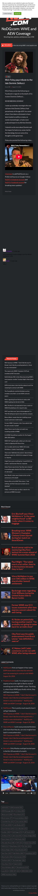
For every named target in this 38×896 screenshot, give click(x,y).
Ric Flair (26, 846)
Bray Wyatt (19, 814)
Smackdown (30, 853)
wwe (5, 871)
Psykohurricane (8, 681)
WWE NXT (14, 871)
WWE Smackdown (9, 874)
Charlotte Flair (8, 821)
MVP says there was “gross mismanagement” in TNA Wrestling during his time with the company (19, 413)
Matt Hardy (20, 839)
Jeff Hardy (29, 832)
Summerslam (19, 857)
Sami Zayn (6, 853)
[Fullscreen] (34, 793)
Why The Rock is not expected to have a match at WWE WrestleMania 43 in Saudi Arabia (18, 407)
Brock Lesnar (7, 818)
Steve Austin (7, 857)
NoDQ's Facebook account (14, 182)
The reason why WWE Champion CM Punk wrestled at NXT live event (17, 372)
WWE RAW (26, 871)
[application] (19, 785)
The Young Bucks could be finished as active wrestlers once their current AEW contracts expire (17, 393)
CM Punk (6, 825)
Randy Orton (29, 842)
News (8, 76)
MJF (19, 842)
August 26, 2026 (9, 676)
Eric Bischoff (21, 828)
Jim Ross (6, 835)
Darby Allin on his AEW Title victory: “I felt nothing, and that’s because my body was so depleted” (17, 483)
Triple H (17, 864)
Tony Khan (6, 864)
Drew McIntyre (8, 828)
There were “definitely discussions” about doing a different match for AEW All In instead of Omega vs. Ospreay (18, 455)
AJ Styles (20, 811)
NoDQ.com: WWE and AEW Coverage (19, 31)
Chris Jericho (21, 821)
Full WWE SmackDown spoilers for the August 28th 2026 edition (18, 436)
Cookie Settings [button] (7, 13)
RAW (5, 846)
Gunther (6, 832)
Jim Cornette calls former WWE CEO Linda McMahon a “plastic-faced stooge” (17, 448)
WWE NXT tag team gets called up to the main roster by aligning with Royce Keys (18, 442)
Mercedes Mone (8, 842)
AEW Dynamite (16, 807)
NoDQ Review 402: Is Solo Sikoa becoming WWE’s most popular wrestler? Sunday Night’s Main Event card (19, 379)
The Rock (6, 860)
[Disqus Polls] (19, 222)
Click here (8, 174)
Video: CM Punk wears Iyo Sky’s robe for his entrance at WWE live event (17, 491)
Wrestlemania (22, 867)
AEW (5, 807)
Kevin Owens (7, 839)
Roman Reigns (7, 850)
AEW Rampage (8, 811)
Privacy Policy (33, 893)
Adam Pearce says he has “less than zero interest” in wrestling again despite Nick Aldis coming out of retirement (18, 469)
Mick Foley (8, 191)
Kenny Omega (29, 835)
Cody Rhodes (18, 825)
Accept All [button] (17, 13)
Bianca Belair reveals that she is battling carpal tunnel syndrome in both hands (18, 418)
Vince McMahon (8, 867)
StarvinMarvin (8, 727)
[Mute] (31, 793)
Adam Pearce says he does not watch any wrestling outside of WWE (16, 430)
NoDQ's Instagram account (15, 180)
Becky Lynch (7, 814)
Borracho (6, 748)
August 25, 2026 (28, 763)
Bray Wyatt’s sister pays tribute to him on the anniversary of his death (17, 476)
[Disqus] (19, 271)
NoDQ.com (7, 668)
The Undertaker (19, 860)
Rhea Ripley (15, 846)
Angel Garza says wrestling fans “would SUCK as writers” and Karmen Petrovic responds (18, 462)
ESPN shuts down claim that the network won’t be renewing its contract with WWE (19, 386)
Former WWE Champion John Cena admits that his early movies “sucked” (18, 424)
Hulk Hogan (17, 832)
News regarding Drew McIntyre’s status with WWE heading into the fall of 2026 (17, 401)
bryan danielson (21, 818)
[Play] (3, 793)
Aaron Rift (7, 87)
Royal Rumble (21, 850)
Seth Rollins (18, 853)
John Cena (16, 835)
